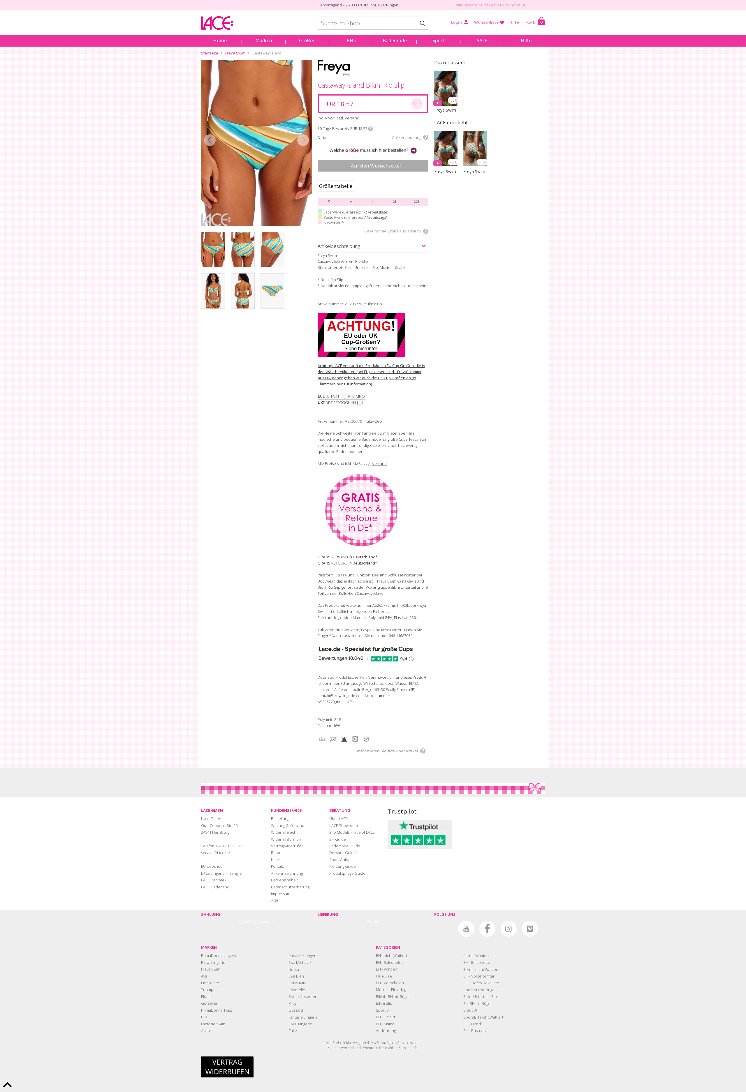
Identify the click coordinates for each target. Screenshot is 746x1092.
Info (370, 128)
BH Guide (337, 839)
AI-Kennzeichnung (287, 873)
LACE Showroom (343, 825)
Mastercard (265, 921)
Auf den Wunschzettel (376, 165)
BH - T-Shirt (385, 1016)
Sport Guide (340, 859)
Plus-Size (384, 976)
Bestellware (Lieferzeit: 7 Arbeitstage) (355, 217)
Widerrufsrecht (284, 832)
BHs (351, 40)
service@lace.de (215, 852)
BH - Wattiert (386, 969)
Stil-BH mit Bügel (477, 1003)
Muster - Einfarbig (391, 989)
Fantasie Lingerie (303, 1017)
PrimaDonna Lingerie (219, 955)
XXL (417, 201)
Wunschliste (486, 22)
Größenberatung (406, 137)
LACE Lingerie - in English (222, 873)
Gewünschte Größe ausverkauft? (392, 231)
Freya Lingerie (213, 962)
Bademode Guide (344, 845)
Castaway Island (266, 53)
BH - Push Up (474, 1030)
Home (220, 40)
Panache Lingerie (303, 955)
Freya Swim (235, 53)
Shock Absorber (302, 996)
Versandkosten (408, 1042)
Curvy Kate (297, 982)
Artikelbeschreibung (339, 246)
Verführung (386, 1030)
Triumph (208, 989)
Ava (204, 976)
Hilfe (514, 22)
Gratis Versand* (466, 5)
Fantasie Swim (213, 1023)
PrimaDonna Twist (216, 1010)
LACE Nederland (215, 887)
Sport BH (383, 1010)
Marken (263, 40)
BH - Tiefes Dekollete (481, 982)
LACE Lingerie (300, 1023)
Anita (205, 1030)
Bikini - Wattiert (476, 955)
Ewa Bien (296, 976)
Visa (253, 921)
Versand (379, 463)
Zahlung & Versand (287, 825)
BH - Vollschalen (390, 982)
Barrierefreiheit (284, 880)
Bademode (395, 40)
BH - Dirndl (472, 1023)
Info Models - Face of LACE (352, 832)
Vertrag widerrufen (287, 845)
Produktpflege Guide (347, 873)
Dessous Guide (342, 852)
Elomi (205, 996)
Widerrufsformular (287, 839)
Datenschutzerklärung (290, 887)
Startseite (209, 53)
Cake (292, 1030)
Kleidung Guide (342, 866)
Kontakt (277, 866)
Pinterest (530, 929)
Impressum (280, 893)
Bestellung (280, 818)
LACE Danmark (213, 880)
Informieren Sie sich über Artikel (387, 751)
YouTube (466, 929)
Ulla (204, 1016)
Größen (307, 40)
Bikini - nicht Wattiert (481, 969)
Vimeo (445, 929)
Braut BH (470, 1010)
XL (395, 201)
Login (456, 22)
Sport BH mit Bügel (479, 989)
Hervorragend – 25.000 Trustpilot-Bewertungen (358, 5)
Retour (277, 852)
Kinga (293, 1003)
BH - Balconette (389, 962)
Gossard (295, 1010)
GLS (376, 921)
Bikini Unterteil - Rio (480, 996)
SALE (482, 40)
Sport (438, 40)
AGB (275, 900)
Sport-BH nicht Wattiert (483, 1017)
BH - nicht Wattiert (391, 955)
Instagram (509, 929)
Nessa (293, 969)
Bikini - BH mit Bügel (392, 996)
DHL (369, 921)
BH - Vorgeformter (479, 976)
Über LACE (338, 818)
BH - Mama (385, 1023)
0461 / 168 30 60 (229, 845)
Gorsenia (209, 1003)
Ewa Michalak (299, 962)
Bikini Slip (384, 1003)
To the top (7, 1084)
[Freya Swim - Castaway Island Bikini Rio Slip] (256, 143)
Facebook (487, 929)
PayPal (244, 921)
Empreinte (210, 982)
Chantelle (296, 989)
